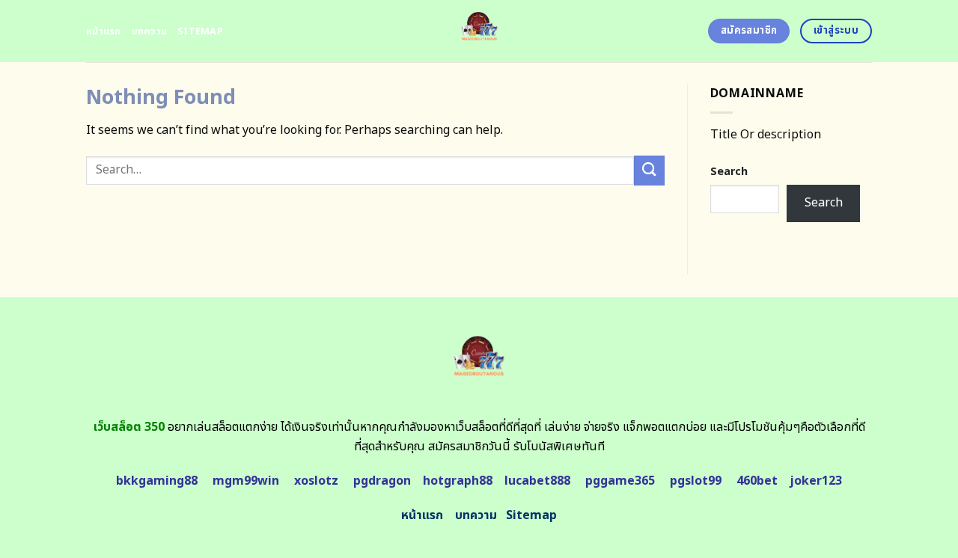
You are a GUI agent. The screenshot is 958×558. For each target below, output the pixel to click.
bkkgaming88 (157, 481)
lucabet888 (537, 481)
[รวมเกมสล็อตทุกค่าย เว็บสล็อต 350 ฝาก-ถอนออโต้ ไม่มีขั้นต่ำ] (479, 31)
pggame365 (620, 481)
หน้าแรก (103, 31)
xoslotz (316, 481)
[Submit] (649, 170)
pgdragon (382, 481)
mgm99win (246, 481)
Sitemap (200, 31)
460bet (757, 481)
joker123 (816, 481)
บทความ (150, 31)
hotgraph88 (457, 481)
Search (729, 172)
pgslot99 (695, 481)
